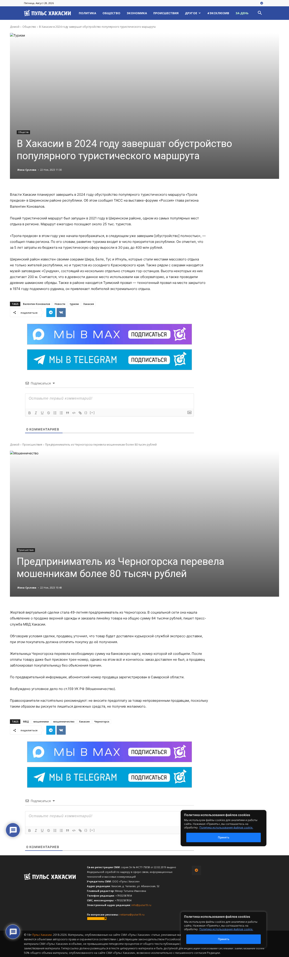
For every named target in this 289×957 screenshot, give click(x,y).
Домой (14, 27)
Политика (87, 13)
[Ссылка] (80, 413)
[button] (259, 13)
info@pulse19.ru (141, 905)
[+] (92, 412)
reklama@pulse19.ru (131, 914)
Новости (60, 304)
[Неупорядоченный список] (61, 413)
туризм (74, 304)
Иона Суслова (26, 169)
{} (86, 412)
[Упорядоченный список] (55, 413)
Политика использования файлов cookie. (226, 929)
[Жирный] (29, 413)
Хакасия (88, 304)
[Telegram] (261, 3)
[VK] (61, 312)
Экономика (137, 13)
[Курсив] (36, 413)
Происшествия (166, 13)
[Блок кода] (74, 413)
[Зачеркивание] (48, 413)
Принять (223, 939)
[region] (230, 930)
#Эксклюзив (218, 13)
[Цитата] (67, 413)
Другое (191, 13)
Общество (111, 13)
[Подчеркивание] (42, 413)
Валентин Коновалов (36, 304)
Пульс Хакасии (42, 935)
